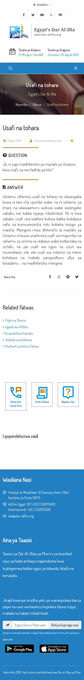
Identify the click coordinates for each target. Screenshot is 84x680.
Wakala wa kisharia (18, 340)
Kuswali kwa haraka (19, 333)
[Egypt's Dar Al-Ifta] (42, 31)
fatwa (37, 104)
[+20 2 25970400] (51, 15)
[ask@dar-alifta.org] (60, 15)
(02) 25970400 (44, 504)
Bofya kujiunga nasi (65, 625)
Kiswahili (42, 4)
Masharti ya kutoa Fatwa (22, 346)
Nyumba (22, 104)
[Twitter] (32, 15)
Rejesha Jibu (68, 401)
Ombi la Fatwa (42, 401)
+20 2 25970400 (39, 509)
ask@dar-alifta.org (21, 516)
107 (29, 504)
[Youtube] (42, 15)
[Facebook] (23, 15)
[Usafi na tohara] (49, 276)
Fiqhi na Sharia (15, 320)
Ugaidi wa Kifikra (16, 327)
